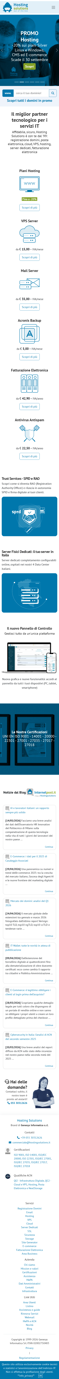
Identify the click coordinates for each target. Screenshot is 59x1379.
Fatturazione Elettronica (29, 1250)
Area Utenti (29, 1302)
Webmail (29, 1317)
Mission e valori (29, 1268)
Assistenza (29, 1276)
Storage (29, 1238)
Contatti (29, 1287)
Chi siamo (29, 1264)
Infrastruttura (29, 1291)
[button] (2, 50)
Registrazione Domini (30, 1208)
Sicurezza (29, 1234)
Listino (29, 1306)
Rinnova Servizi (29, 1313)
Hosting (29, 1216)
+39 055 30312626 (31, 1137)
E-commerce (29, 1246)
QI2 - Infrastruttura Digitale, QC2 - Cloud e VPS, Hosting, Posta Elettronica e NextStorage (32, 1184)
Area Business (29, 1253)
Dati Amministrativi (29, 1283)
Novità (29, 1325)
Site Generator (30, 1242)
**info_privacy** (26, 1375)
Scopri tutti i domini (29, 100)
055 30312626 (18, 1103)
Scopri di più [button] (29, 207)
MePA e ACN (29, 1321)
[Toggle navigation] (53, 7)
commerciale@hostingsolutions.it (31, 1142)
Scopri (29, 66)
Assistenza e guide (29, 1309)
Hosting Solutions (29, 1120)
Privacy (29, 1348)
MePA (29, 1279)
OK (40, 1375)
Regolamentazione (29, 1357)
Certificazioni (29, 1272)
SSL (29, 1231)
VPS (29, 1219)
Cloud (29, 1223)
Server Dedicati (29, 1227)
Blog (29, 1328)
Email (29, 1212)
